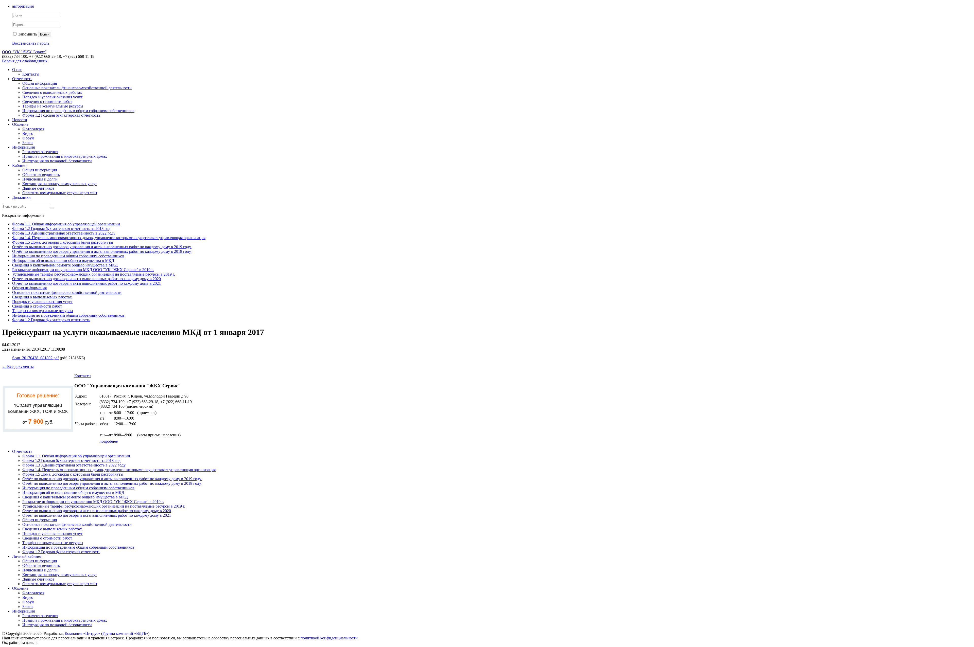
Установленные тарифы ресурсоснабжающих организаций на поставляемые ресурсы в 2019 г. (93, 274)
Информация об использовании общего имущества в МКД (63, 260)
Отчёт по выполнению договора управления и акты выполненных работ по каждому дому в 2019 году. (102, 247)
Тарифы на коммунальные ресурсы (52, 106)
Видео (27, 133)
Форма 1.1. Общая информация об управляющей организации (66, 224)
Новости (19, 120)
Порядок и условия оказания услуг (52, 97)
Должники (21, 197)
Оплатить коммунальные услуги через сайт (59, 193)
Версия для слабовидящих (24, 61)
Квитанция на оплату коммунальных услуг (59, 184)
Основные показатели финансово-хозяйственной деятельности (77, 88)
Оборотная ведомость (41, 174)
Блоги (27, 142)
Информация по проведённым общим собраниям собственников (78, 111)
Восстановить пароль (30, 43)
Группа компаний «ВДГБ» (125, 633)
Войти (44, 34)
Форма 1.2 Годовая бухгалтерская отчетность (61, 115)
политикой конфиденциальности (329, 638)
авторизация (23, 6)
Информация (23, 147)
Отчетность (22, 79)
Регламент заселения (40, 152)
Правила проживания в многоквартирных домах (64, 156)
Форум (28, 138)
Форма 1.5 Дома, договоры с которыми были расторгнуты (62, 242)
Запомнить (27, 34)
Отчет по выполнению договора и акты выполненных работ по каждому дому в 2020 (86, 279)
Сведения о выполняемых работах (52, 92)
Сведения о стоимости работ (47, 101)
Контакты (30, 74)
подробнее (108, 441)
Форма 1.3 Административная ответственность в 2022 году (63, 233)
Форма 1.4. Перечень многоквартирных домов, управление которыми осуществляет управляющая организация (108, 238)
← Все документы (18, 366)
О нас (17, 69)
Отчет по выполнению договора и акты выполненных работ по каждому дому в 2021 (86, 283)
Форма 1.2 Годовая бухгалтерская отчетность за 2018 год (61, 228)
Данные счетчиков (38, 188)
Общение (20, 124)
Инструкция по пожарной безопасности (57, 161)
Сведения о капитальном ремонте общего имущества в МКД (65, 265)
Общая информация (39, 83)
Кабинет (19, 165)
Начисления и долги (40, 179)
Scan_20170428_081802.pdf (35, 358)
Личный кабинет (27, 556)
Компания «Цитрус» (82, 633)
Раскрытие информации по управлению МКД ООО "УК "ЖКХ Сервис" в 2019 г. (83, 269)
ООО (24, 52)
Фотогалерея (33, 129)
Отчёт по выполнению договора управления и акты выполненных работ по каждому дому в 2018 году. (102, 251)
